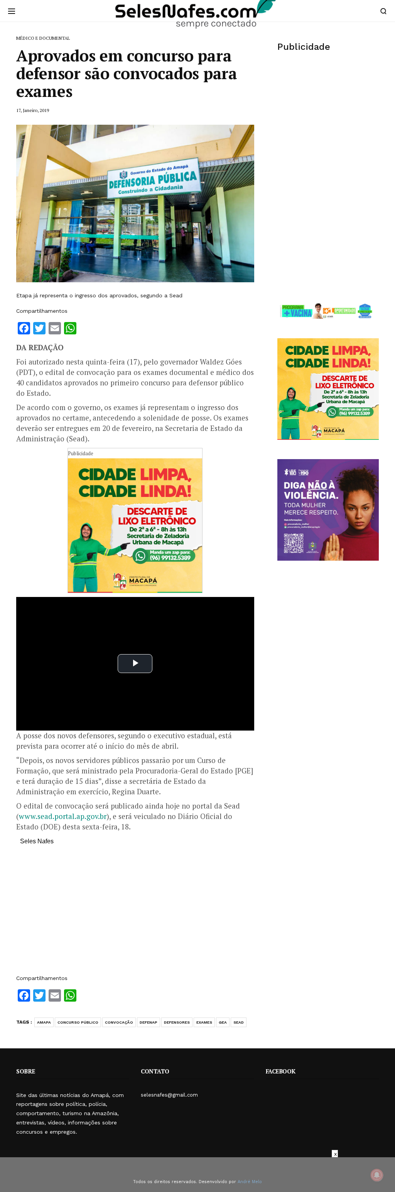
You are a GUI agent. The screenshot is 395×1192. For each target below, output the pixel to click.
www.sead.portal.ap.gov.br (62, 816)
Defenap (148, 1022)
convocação (119, 1022)
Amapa (44, 1022)
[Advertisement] (135, 914)
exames (204, 1022)
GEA (223, 1022)
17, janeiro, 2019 (32, 110)
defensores (177, 1022)
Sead (238, 1022)
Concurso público (77, 1022)
